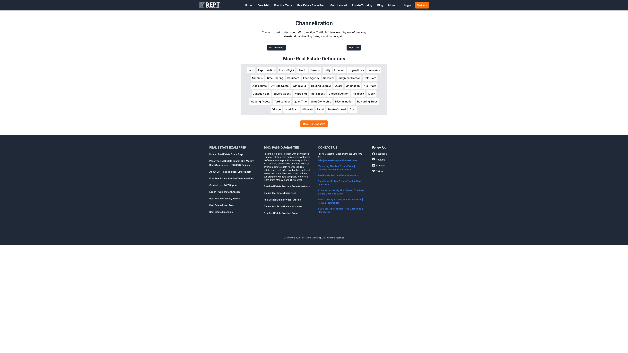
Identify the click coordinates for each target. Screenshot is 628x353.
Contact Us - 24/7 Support (223, 185)
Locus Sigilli (286, 70)
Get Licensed (338, 5)
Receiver (328, 78)
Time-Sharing (275, 78)
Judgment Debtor (349, 78)
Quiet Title (300, 101)
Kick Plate (370, 85)
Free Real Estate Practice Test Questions (231, 178)
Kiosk (371, 93)
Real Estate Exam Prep (311, 5)
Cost (353, 109)
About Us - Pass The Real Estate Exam (230, 171)
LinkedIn (378, 165)
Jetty (327, 70)
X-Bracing (301, 93)
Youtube (378, 159)
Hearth (302, 70)
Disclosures (259, 85)
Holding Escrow (321, 85)
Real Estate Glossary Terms (224, 198)
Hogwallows (356, 70)
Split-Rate (370, 78)
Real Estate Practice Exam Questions (338, 175)
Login (407, 5)
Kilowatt (307, 109)
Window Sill (300, 85)
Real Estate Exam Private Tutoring (282, 199)
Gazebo (315, 70)
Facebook (379, 153)
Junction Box (261, 93)
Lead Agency (311, 78)
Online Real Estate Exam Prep (280, 193)
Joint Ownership (321, 101)
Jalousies (374, 70)
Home (248, 5)
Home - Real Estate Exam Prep (226, 154)
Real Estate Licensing (221, 211)
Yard (251, 70)
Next (351, 47)
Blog (380, 5)
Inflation (339, 70)
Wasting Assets (260, 101)
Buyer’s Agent (282, 93)
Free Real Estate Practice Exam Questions (287, 186)
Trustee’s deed (337, 109)
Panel (320, 109)
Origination (353, 85)
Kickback (358, 93)
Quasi (338, 85)
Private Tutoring (362, 5)
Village (276, 109)
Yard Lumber (282, 101)
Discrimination (344, 101)
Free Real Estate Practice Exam (281, 213)
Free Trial (263, 5)
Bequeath (293, 78)
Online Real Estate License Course (283, 206)
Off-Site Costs (280, 85)
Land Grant (291, 109)
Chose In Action (339, 93)
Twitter (378, 171)
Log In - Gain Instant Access (225, 191)
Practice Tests (283, 5)
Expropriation (266, 70)
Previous (278, 47)
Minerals (257, 78)
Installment (318, 93)
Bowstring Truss (367, 101)
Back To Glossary (314, 124)
